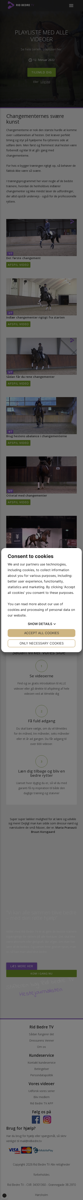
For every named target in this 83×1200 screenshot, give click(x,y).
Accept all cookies (41, 633)
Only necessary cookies (42, 643)
